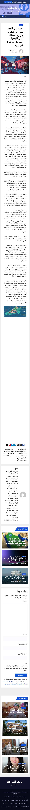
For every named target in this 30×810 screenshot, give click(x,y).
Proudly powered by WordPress (10, 792)
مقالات (19, 763)
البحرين (15, 806)
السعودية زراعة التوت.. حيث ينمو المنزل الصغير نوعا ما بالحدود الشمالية (16, 543)
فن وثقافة (17, 803)
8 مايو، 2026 (21, 733)
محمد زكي (18, 797)
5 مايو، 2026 (21, 751)
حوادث (12, 800)
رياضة (9, 800)
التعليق (25, 601)
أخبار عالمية (7, 797)
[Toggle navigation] (16, 16)
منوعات (12, 803)
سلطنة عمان (23, 744)
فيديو (19, 806)
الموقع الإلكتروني (22, 653)
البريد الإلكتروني (22, 644)
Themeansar (15, 793)
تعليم (4, 803)
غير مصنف (24, 763)
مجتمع (25, 803)
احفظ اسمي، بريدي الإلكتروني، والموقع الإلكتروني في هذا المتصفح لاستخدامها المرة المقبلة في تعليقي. (15, 668)
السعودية (21, 25)
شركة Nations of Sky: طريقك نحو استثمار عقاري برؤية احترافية (15, 730)
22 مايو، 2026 (21, 715)
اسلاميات (13, 797)
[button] (5, 16)
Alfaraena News (25, 806)
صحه (22, 803)
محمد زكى (14, 545)
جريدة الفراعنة (15, 8)
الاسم (25, 634)
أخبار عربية (18, 800)
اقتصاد (24, 726)
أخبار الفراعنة (25, 800)
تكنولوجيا (4, 800)
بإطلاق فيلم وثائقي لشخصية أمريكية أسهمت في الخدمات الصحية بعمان (15, 712)
